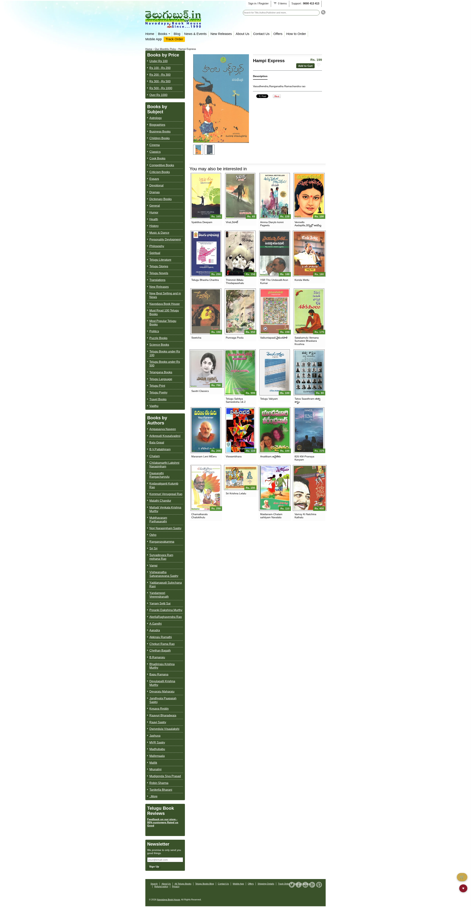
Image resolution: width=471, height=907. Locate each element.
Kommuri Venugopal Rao (165, 494)
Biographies (157, 124)
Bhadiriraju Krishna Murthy (162, 666)
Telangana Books (160, 372)
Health (153, 219)
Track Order (174, 39)
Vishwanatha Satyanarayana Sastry (163, 574)
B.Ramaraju (157, 657)
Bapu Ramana (158, 674)
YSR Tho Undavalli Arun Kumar (274, 281)
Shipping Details (266, 884)
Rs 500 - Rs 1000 (160, 88)
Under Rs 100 (158, 61)
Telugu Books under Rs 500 (164, 363)
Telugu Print (157, 385)
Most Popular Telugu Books (162, 322)
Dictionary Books (160, 199)
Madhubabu (157, 749)
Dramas (154, 192)
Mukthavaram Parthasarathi (158, 519)
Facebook (299, 885)
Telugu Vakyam (269, 398)
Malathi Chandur (160, 500)
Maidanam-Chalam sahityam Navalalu (271, 516)
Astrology (155, 118)
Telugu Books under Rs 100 (164, 353)
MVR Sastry (157, 742)
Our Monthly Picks (165, 48)
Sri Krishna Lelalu (236, 493)
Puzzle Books (158, 338)
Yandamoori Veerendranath (159, 594)
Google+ (312, 885)
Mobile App (153, 39)
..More (153, 796)
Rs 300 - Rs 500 (160, 81)
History (154, 225)
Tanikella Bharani (160, 789)
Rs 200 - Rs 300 (160, 74)
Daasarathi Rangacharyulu (159, 475)
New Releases (221, 34)
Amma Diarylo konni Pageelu (272, 224)
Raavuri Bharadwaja (162, 715)
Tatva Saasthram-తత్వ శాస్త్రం (307, 400)
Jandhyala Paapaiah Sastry (162, 700)
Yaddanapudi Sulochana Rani (165, 584)
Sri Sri (153, 548)
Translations (157, 280)
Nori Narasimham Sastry (165, 528)
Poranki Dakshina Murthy (165, 610)
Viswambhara (234, 456)
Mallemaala (157, 755)
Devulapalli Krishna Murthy (162, 683)
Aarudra (154, 630)
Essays (154, 178)
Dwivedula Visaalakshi (164, 728)
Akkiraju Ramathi (160, 637)
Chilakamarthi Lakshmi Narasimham (164, 464)
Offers (277, 34)
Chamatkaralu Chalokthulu (199, 516)
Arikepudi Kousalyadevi (164, 436)
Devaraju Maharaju (161, 691)
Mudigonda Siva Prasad (165, 776)
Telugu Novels (158, 273)
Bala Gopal (156, 442)
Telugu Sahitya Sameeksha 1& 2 (236, 400)
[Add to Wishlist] (318, 65)
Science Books (159, 344)
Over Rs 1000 (158, 95)
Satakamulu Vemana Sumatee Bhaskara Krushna (307, 340)
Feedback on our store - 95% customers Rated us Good (162, 822)
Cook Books (157, 158)
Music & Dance (159, 232)
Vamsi (153, 565)
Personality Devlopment (165, 239)
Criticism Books (159, 172)
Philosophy (156, 246)
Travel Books (158, 399)
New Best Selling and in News (165, 295)
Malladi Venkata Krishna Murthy (165, 509)
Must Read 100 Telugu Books (164, 312)
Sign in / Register (258, 3)
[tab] (260, 77)
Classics (155, 151)
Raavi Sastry (157, 722)
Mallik (153, 762)
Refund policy (161, 886)
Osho (152, 534)
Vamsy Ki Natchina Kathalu (305, 516)
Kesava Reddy (159, 708)
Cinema (154, 145)
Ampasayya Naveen (162, 429)
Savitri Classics (200, 391)
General (154, 205)
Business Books (160, 131)
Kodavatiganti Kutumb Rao (163, 485)
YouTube (305, 885)
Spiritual (154, 253)
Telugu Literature (160, 259)
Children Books (159, 138)
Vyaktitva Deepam (201, 222)
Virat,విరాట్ (232, 222)
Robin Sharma (158, 783)
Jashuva (154, 735)
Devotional (156, 185)
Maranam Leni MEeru (204, 456)
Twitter (292, 885)
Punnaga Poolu (235, 337)
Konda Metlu (302, 279)
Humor (153, 212)
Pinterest (319, 885)
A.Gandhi (155, 623)
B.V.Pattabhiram (160, 449)
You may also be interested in (218, 168)
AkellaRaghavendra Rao (165, 616)
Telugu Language (160, 379)
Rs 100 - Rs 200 (160, 68)
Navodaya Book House (164, 303)
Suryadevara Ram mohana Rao (161, 557)
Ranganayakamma (161, 541)
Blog (177, 34)
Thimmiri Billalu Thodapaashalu (235, 281)
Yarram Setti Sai (160, 603)
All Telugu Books (183, 884)
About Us (242, 34)
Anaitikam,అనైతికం (270, 456)
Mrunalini (155, 769)
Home (149, 34)
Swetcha (196, 337)
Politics (154, 331)
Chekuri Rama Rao (162, 643)
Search (154, 884)
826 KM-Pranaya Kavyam (304, 458)
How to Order (296, 34)
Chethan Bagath (160, 650)
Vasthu (153, 406)
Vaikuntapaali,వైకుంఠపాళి (273, 337)
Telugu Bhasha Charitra (205, 279)
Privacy (175, 886)
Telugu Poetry (158, 392)
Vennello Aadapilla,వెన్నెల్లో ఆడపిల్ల (308, 224)
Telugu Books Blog (204, 884)
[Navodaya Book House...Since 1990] (173, 25)
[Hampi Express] (198, 150)
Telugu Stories (158, 266)
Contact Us (261, 34)
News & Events (195, 34)
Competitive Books (161, 165)
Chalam (154, 456)
